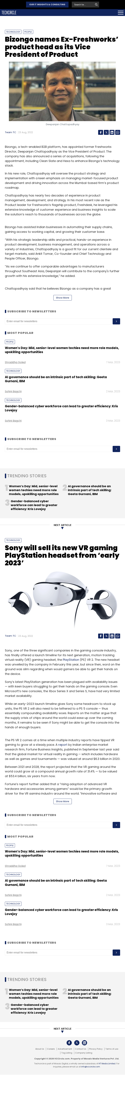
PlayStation (71, 660)
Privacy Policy (96, 1049)
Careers (51, 1049)
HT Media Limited (107, 1063)
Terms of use (111, 1049)
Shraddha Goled (15, 362)
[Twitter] (106, 132)
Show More (62, 297)
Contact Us (80, 1049)
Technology (13, 31)
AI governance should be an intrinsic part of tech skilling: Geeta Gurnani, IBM (56, 379)
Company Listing (83, 1053)
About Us (39, 1049)
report (62, 745)
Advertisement (65, 1049)
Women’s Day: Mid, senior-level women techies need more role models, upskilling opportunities (62, 350)
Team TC (10, 132)
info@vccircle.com (90, 1066)
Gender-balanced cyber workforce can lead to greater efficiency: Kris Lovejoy (61, 408)
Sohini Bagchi (13, 391)
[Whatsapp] (117, 132)
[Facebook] (100, 132)
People (28, 31)
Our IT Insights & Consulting (47, 4)
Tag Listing (66, 1053)
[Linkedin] (112, 132)
